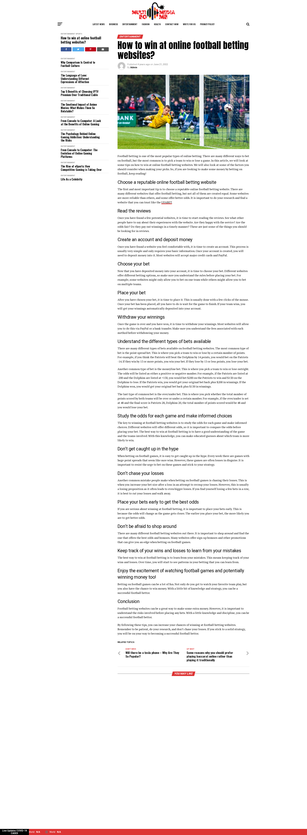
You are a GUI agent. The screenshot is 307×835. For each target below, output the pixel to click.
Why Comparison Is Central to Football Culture (78, 64)
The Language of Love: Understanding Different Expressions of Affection (75, 79)
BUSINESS (113, 24)
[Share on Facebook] (66, 49)
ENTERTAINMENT (129, 24)
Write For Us (189, 24)
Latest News (99, 24)
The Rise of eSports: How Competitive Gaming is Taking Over (81, 168)
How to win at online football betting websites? (81, 40)
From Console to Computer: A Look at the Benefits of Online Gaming (81, 122)
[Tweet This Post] (78, 49)
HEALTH (157, 24)
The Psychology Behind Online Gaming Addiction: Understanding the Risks (80, 137)
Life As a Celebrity (71, 179)
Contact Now (171, 24)
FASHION (146, 24)
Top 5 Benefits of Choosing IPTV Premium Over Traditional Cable (79, 93)
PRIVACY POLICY (207, 24)
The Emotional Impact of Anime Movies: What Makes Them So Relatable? (79, 108)
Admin (133, 67)
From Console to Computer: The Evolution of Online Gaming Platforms (79, 153)
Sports (79, 34)
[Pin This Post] (90, 49)
